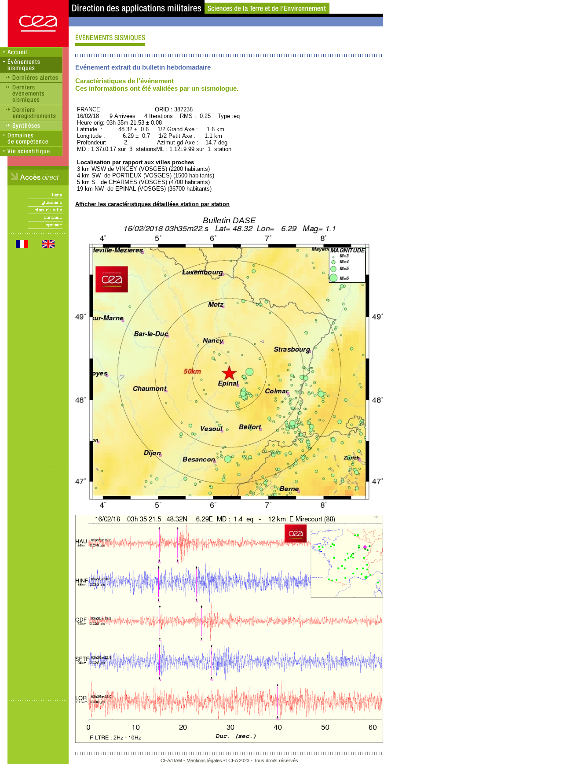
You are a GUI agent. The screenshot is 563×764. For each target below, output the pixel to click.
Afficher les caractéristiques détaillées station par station (152, 204)
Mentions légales (204, 760)
